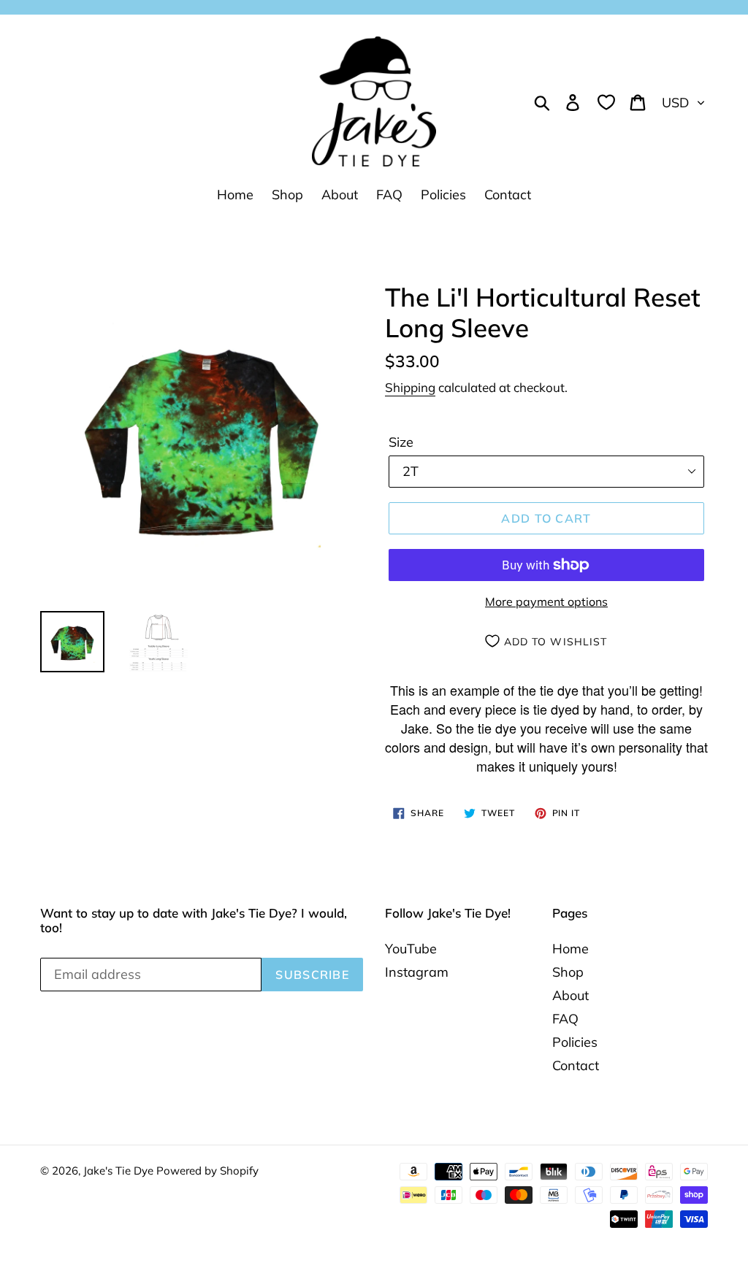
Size (401, 442)
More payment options (546, 601)
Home (570, 948)
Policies (575, 1042)
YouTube (411, 948)
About (570, 995)
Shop (568, 972)
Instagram (417, 972)
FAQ (565, 1018)
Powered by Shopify (207, 1170)
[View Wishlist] (606, 101)
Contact (575, 1065)
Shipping (410, 387)
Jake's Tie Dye (119, 1170)
